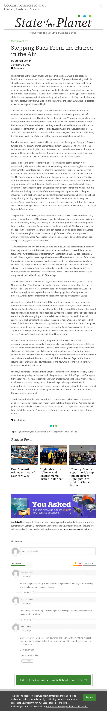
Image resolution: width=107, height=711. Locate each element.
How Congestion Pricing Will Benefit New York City (23, 472)
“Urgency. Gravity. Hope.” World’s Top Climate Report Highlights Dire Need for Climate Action (81, 477)
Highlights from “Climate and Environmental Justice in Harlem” (52, 474)
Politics (73, 431)
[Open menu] (101, 5)
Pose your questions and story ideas (74, 529)
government (24, 431)
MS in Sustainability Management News (50, 431)
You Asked (16, 522)
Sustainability (19, 41)
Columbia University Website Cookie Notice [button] (67, 706)
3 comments (19, 68)
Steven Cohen (23, 61)
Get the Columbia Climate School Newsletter (54, 680)
